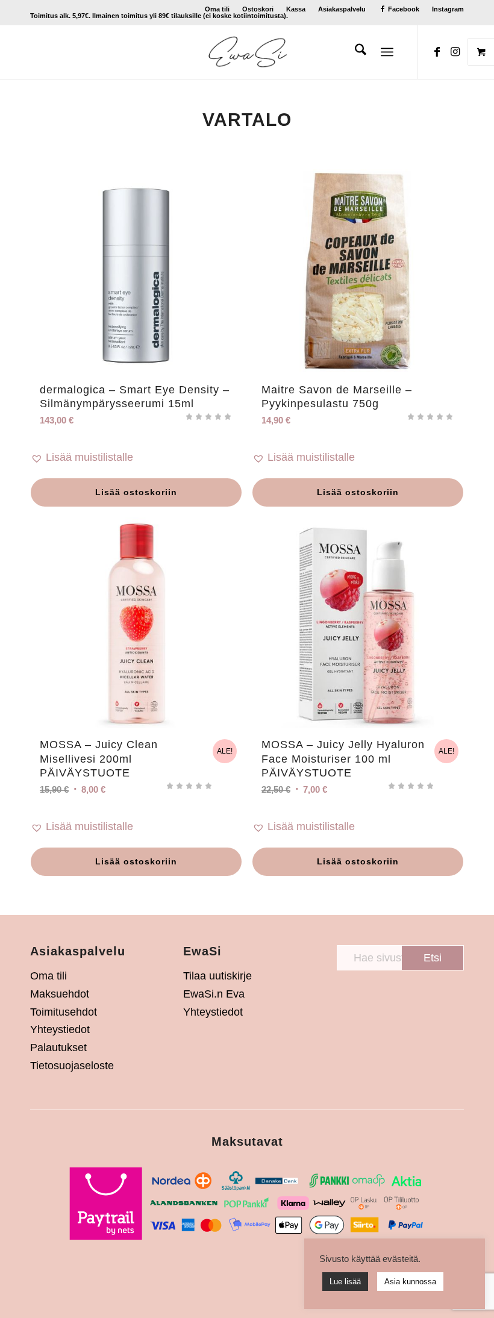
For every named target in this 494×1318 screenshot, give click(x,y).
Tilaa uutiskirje (217, 976)
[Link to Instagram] (455, 52)
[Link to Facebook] (437, 52)
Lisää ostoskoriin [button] (136, 492)
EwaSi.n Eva (214, 994)
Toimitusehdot (63, 1012)
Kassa (295, 9)
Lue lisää (345, 1281)
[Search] (354, 52)
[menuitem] (217, 9)
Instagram (448, 9)
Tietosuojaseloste (72, 1066)
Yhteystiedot (60, 1029)
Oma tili (217, 9)
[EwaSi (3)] (247, 52)
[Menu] (387, 52)
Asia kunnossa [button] (410, 1281)
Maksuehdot (59, 994)
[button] (136, 458)
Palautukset (58, 1048)
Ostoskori (258, 9)
